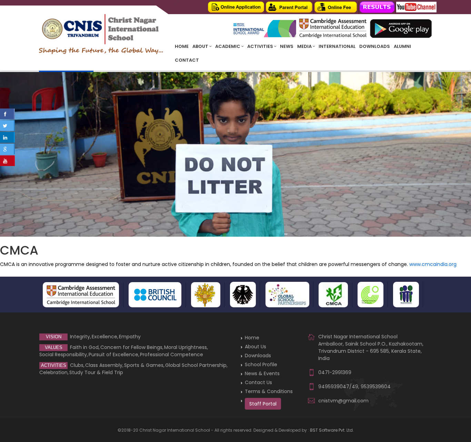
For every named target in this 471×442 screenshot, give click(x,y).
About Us (255, 346)
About (200, 46)
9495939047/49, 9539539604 (354, 386)
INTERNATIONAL (337, 46)
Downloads (374, 46)
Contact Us (258, 382)
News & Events (262, 373)
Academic (228, 46)
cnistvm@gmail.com (343, 400)
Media (305, 46)
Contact (187, 60)
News (286, 46)
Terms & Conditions (269, 391)
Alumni (402, 46)
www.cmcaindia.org (433, 264)
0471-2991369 (334, 372)
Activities (260, 46)
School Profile (261, 364)
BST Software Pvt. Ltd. (332, 430)
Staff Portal (263, 403)
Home (182, 46)
